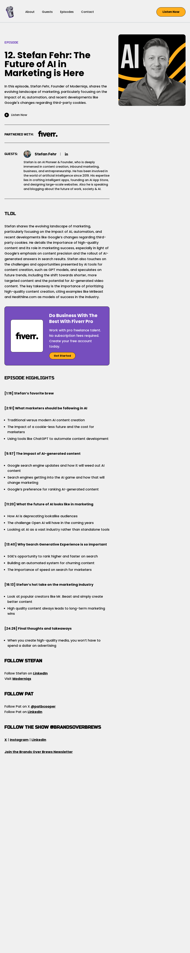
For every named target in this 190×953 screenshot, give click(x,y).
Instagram (19, 739)
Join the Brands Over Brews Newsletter (38, 751)
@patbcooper (43, 706)
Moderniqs (21, 678)
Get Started (62, 356)
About (30, 12)
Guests (47, 12)
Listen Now (171, 12)
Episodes (67, 12)
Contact (87, 12)
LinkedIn (40, 673)
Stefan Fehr (46, 154)
